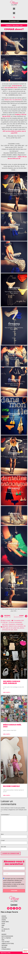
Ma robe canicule (11, 786)
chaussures (11, 624)
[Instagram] (14, 908)
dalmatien (5, 626)
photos (22, 628)
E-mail (3, 840)
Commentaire (5, 814)
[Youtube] (20, 908)
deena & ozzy (13, 626)
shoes (15, 629)
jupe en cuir (9, 628)
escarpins (20, 626)
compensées (19, 624)
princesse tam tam (7, 629)
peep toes (16, 628)
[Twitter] (11, 908)
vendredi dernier (17, 85)
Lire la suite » (6, 692)
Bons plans (16, 25)
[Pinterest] (17, 908)
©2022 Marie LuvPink (5, 952)
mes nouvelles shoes (11, 87)
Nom (2, 834)
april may (5, 624)
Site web (3, 846)
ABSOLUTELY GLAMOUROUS (13, 99)
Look (21, 25)
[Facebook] (8, 908)
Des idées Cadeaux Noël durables (11, 682)
